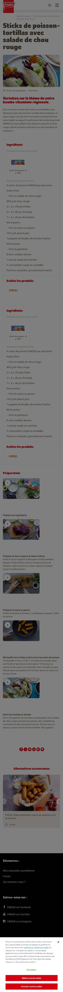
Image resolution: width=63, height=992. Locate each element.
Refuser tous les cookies (31, 978)
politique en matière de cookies (36, 947)
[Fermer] (58, 942)
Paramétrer (31, 970)
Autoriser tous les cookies (31, 986)
